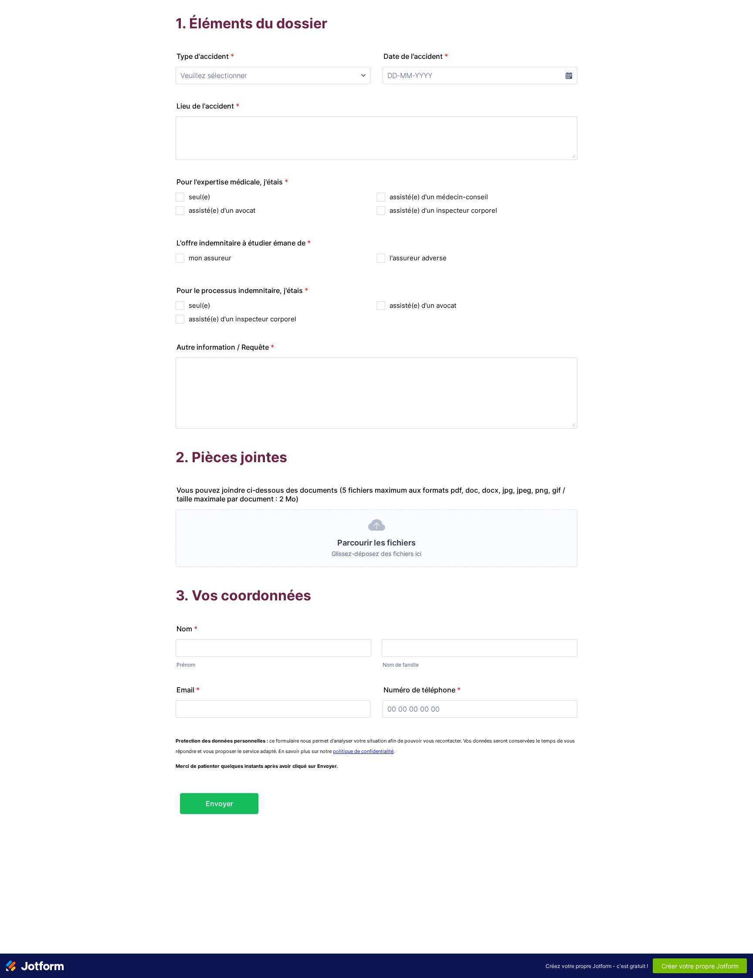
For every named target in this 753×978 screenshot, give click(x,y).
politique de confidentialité (363, 751)
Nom (186, 628)
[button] (568, 75)
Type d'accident (205, 56)
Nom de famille (401, 664)
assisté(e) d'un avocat (222, 210)
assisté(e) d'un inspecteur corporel (443, 210)
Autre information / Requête (225, 347)
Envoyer (219, 803)
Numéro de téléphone (422, 689)
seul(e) (199, 197)
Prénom (185, 664)
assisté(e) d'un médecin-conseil (439, 197)
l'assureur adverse (418, 258)
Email (188, 689)
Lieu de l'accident (207, 106)
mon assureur (210, 258)
